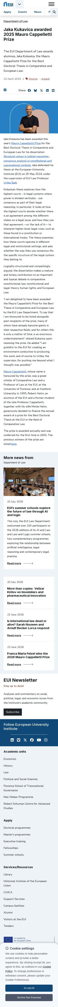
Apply (7, 12)
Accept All (29, 988)
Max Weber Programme (18, 797)
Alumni (33, 79)
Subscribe (12, 712)
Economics (10, 759)
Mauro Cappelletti (15, 371)
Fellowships (11, 848)
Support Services (14, 899)
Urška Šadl (10, 183)
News (37, 12)
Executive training (15, 841)
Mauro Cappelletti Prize (26, 143)
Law (6, 772)
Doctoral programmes (17, 828)
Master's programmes (17, 834)
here (14, 444)
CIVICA (8, 892)
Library (8, 874)
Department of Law (16, 21)
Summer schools (14, 855)
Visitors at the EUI (15, 919)
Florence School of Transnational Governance (24, 788)
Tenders (9, 926)
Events (22, 12)
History (8, 765)
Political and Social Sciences (21, 779)
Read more (20, 563)
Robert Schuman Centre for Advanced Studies (27, 806)
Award (45, 79)
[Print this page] (6, 89)
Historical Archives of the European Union (25, 883)
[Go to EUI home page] (8, 4)
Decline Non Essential (29, 997)
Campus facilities (14, 906)
